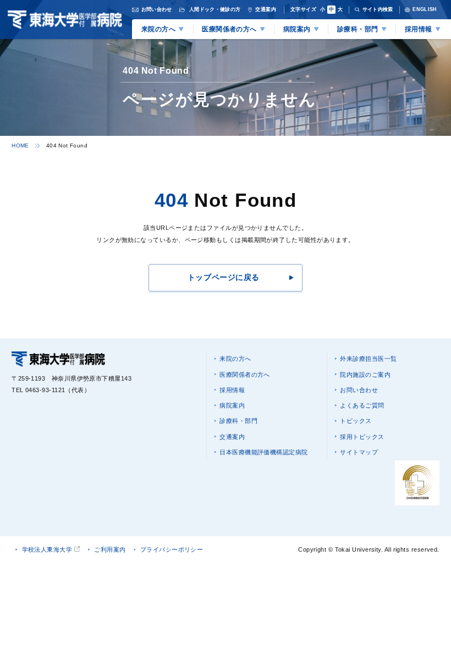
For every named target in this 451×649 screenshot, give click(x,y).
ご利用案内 (109, 549)
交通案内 (232, 436)
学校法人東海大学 (47, 549)
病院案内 (232, 405)
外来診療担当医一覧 (368, 358)
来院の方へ (235, 358)
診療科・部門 (238, 420)
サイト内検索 (377, 9)
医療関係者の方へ (244, 374)
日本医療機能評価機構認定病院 (263, 452)
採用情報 (232, 390)
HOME (20, 145)
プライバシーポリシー (172, 549)
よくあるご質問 (362, 405)
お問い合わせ (359, 390)
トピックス (355, 420)
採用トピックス (362, 436)
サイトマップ (359, 452)
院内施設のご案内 (365, 374)
